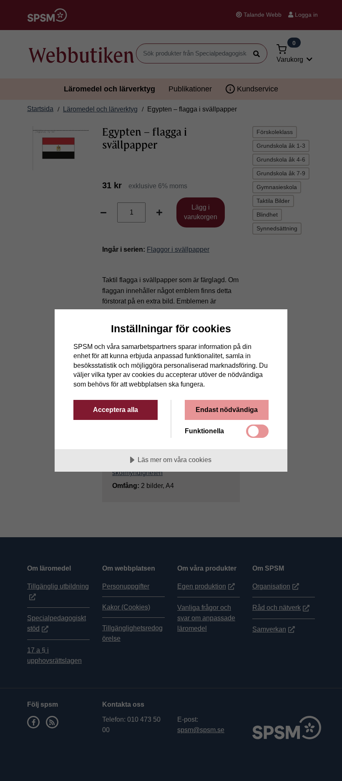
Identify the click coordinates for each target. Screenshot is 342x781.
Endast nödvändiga (227, 409)
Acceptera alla (115, 409)
